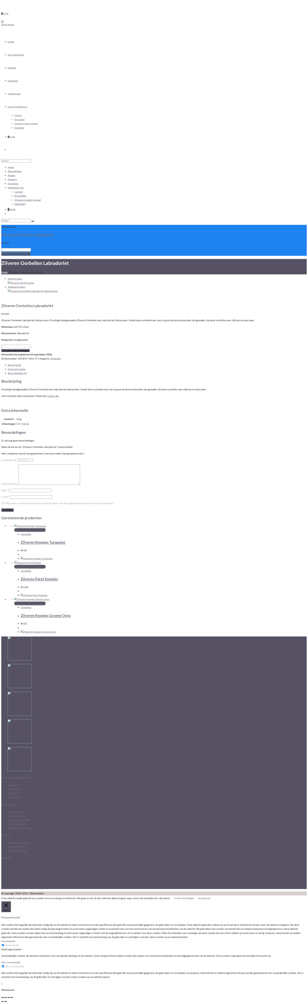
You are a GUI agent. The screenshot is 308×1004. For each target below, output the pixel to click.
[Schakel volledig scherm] (8, 997)
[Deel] (5, 997)
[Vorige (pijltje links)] (2, 1001)
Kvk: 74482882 (16, 846)
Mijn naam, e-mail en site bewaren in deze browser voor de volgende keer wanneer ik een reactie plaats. (59, 503)
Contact (18, 191)
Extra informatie (16, 369)
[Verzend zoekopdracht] (32, 221)
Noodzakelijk (12, 945)
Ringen (11, 175)
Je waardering (9, 459)
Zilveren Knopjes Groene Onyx (46, 615)
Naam (5, 490)
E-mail (5, 496)
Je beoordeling (10, 483)
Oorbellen (13, 183)
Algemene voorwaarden (20, 827)
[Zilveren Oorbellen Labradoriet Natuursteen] (33, 291)
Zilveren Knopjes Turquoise (43, 542)
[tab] (157, 365)
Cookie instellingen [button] (184, 898)
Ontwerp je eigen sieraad (27, 200)
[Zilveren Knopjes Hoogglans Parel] (21, 282)
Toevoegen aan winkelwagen (16, 254)
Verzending (20, 195)
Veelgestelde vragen (19, 819)
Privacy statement (17, 823)
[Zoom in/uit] (11, 997)
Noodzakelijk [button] (8, 941)
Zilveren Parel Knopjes (39, 579)
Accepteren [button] (204, 898)
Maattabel (19, 204)
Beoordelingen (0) (17, 373)
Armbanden (14, 797)
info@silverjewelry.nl (19, 842)
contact (51, 395)
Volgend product (16, 286)
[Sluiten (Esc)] (2, 997)
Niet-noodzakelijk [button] (10, 962)
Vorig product (15, 278)
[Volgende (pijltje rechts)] (5, 1001)
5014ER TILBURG (17, 850)
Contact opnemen (17, 815)
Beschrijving (14, 365)
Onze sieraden (15, 811)
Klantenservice (16, 187)
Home (4, 272)
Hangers (12, 179)
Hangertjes (14, 788)
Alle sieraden (14, 171)
